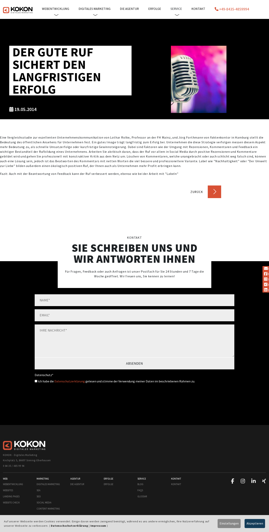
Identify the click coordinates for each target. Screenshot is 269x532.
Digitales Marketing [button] (94, 9)
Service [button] (176, 9)
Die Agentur (129, 9)
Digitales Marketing (48, 484)
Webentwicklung (13, 484)
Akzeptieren (255, 523)
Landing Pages (11, 496)
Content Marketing (48, 508)
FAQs (140, 490)
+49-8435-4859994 (233, 9)
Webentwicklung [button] (55, 9)
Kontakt (198, 9)
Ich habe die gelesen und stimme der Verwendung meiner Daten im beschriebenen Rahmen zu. (116, 381)
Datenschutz (44, 375)
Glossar (142, 496)
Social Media (44, 502)
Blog (140, 484)
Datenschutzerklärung (69, 381)
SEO (39, 496)
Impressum (98, 525)
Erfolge (154, 9)
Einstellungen (229, 523)
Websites (8, 490)
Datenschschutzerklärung (69, 525)
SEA (38, 490)
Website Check (11, 502)
